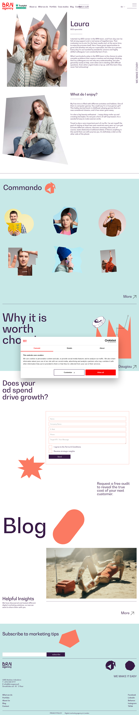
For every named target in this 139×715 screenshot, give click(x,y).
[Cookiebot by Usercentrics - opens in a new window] (106, 341)
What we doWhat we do (43, 7)
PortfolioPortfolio (53, 7)
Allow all (100, 372)
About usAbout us (33, 7)
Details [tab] (69, 348)
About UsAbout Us (6, 700)
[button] (123, 7)
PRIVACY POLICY (56, 713)
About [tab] (102, 348)
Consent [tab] (37, 348)
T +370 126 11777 (9, 682)
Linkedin (131, 698)
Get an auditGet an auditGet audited (84, 7)
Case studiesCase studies (63, 7)
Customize (68, 372)
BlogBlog (72, 7)
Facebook (132, 695)
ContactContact (5, 706)
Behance (131, 700)
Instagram (132, 703)
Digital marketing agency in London (77, 713)
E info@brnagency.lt (10, 684)
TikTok (130, 706)
